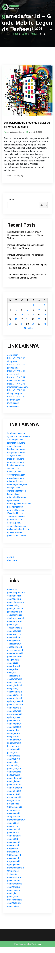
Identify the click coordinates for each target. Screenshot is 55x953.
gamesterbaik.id (14, 637)
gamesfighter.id (14, 787)
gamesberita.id (14, 707)
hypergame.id (13, 864)
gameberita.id (13, 730)
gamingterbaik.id (15, 608)
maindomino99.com (16, 380)
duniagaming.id (14, 605)
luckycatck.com (14, 455)
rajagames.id (13, 659)
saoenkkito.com (14, 446)
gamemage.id (13, 842)
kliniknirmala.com (15, 507)
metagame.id (13, 851)
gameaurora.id (13, 720)
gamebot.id (12, 839)
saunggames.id (14, 643)
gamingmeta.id (14, 771)
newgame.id (13, 736)
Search (10, 199)
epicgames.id (13, 813)
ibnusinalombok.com (16, 526)
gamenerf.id (12, 826)
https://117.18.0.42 (16, 371)
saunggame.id (13, 675)
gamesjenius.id (14, 634)
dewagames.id (14, 640)
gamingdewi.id (14, 595)
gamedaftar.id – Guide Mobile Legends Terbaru (27, 22)
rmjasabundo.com (15, 478)
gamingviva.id (13, 906)
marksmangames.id (16, 819)
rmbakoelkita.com (15, 459)
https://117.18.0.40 (16, 396)
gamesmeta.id (14, 784)
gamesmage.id (14, 791)
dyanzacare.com (14, 532)
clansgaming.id (14, 765)
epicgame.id (13, 858)
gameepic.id (13, 845)
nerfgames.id (13, 800)
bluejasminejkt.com (16, 465)
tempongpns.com (15, 439)
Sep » (30, 328)
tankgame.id (13, 871)
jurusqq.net (12, 368)
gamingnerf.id (13, 755)
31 (45, 324)
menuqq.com (13, 406)
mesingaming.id (14, 899)
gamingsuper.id (14, 903)
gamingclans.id (14, 762)
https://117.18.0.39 (16, 364)
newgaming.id (13, 688)
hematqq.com (13, 400)
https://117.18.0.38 (16, 384)
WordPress (36, 944)
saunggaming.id (14, 615)
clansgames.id (14, 797)
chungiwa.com (13, 487)
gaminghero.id (13, 887)
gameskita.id (13, 589)
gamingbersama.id (15, 602)
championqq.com (15, 393)
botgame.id (12, 848)
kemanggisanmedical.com (19, 503)
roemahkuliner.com (16, 443)
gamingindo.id (13, 893)
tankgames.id (13, 816)
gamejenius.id (13, 669)
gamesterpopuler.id (16, 592)
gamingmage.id (14, 768)
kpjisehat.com (13, 494)
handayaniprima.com (16, 449)
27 (22, 324)
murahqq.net (13, 374)
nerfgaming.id (13, 775)
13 (22, 314)
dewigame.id (13, 672)
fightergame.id (14, 855)
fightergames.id (14, 807)
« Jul (24, 328)
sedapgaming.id (14, 627)
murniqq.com (13, 403)
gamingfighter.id (14, 781)
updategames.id (14, 717)
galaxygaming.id (14, 691)
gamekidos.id (13, 880)
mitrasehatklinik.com (16, 497)
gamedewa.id (13, 666)
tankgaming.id (13, 874)
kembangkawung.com (17, 484)
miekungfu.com (14, 471)
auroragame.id (13, 733)
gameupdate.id (14, 727)
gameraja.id (12, 663)
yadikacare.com (14, 519)
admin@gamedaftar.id (15, 132)
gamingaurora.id (14, 682)
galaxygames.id (14, 714)
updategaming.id (15, 701)
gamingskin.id (13, 759)
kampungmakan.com (16, 452)
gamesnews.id (14, 711)
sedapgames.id (14, 647)
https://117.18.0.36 (16, 358)
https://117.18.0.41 (16, 377)
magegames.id (14, 810)
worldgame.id (13, 749)
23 (39, 319)
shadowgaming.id (15, 618)
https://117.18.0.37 (16, 390)
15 (33, 314)
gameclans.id (13, 829)
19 (16, 319)
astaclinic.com (14, 523)
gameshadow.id (14, 656)
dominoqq (12, 560)
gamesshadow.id (15, 621)
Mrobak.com (13, 468)
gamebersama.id (15, 653)
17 (45, 314)
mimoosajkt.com (15, 481)
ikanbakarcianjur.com (16, 491)
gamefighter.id (14, 835)
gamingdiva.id (13, 896)
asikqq (10, 557)
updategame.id (14, 743)
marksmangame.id (15, 867)
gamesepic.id (13, 794)
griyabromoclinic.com (17, 535)
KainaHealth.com (15, 513)
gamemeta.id (13, 832)
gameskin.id (13, 823)
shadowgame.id (14, 679)
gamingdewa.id (14, 599)
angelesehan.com (15, 462)
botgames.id (13, 803)
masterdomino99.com (17, 387)
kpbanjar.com (13, 500)
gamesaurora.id (14, 695)
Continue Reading (12, 176)
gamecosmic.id (14, 723)
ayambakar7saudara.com (18, 436)
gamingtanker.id (14, 778)
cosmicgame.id (14, 739)
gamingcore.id (13, 890)
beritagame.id (13, 746)
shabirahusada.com (16, 516)
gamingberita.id (14, 685)
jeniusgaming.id (14, 611)
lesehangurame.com (16, 433)
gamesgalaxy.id (14, 698)
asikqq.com (12, 355)
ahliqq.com (12, 361)
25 (10, 324)
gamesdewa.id (14, 631)
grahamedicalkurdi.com (18, 529)
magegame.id (13, 861)
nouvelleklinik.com (15, 510)
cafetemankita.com (16, 475)
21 (27, 319)
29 (33, 324)
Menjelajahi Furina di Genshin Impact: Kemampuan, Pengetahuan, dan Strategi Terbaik (25, 235)
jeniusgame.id (13, 752)
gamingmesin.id (14, 883)
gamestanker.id (14, 877)
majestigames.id (15, 650)
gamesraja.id (13, 624)
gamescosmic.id (15, 704)
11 (10, 314)
